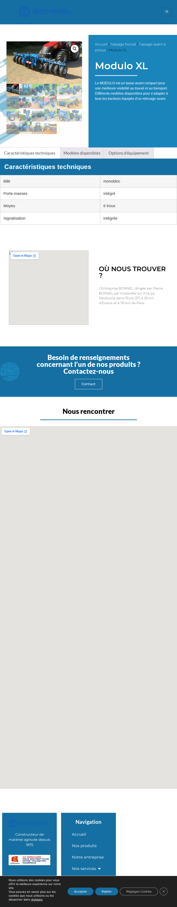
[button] (75, 49)
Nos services (84, 868)
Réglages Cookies (139, 891)
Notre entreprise (88, 857)
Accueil (101, 44)
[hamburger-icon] (166, 11)
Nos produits (84, 845)
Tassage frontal (123, 44)
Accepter (80, 891)
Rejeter (107, 891)
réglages (37, 899)
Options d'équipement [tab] (129, 152)
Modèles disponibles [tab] (81, 152)
